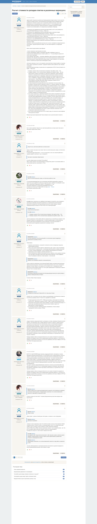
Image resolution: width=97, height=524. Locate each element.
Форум (24, 1)
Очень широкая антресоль (19, 469)
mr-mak (19, 24)
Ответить (15, 13)
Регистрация (77, 1)
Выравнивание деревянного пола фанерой (23, 471)
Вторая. (52, 186)
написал (33, 176)
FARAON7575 (19, 205)
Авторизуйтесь (28, 462)
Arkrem (19, 358)
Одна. (49, 186)
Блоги (27, 1)
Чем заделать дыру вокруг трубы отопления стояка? (25, 476)
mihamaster (19, 180)
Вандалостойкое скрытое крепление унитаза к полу (25, 478)
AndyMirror (19, 132)
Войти (83, 1)
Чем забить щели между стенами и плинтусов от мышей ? (26, 474)
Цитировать (56, 138)
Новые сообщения (33, 1)
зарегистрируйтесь (37, 462)
